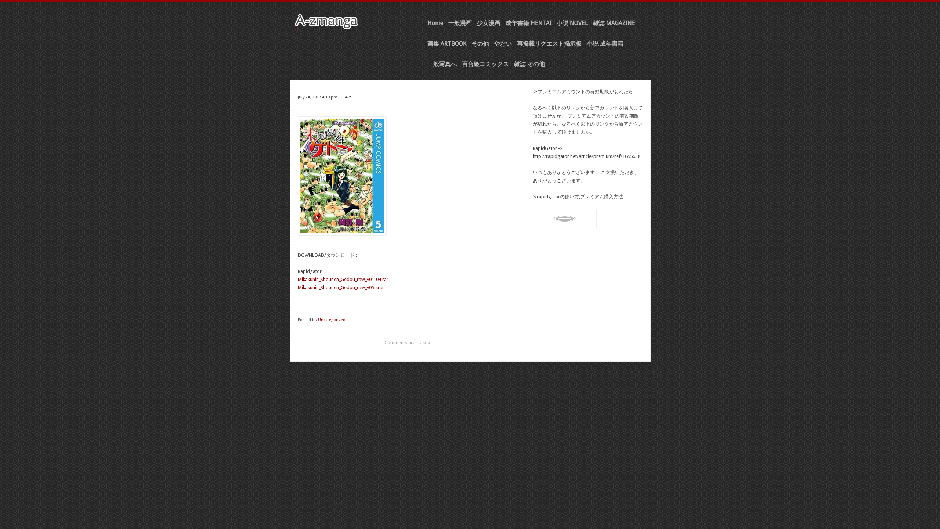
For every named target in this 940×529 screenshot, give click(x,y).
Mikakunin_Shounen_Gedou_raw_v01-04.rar (343, 279)
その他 (480, 43)
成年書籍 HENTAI (529, 22)
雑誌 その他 (529, 64)
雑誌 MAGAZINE (614, 22)
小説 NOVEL (572, 22)
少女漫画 (488, 22)
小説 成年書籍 (605, 43)
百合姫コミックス (485, 64)
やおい (503, 43)
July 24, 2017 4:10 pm (317, 97)
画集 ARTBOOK (446, 43)
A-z (348, 97)
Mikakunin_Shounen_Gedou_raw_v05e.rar (341, 287)
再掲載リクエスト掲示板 (549, 43)
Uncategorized (332, 319)
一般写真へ (442, 64)
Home (435, 22)
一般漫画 (460, 22)
